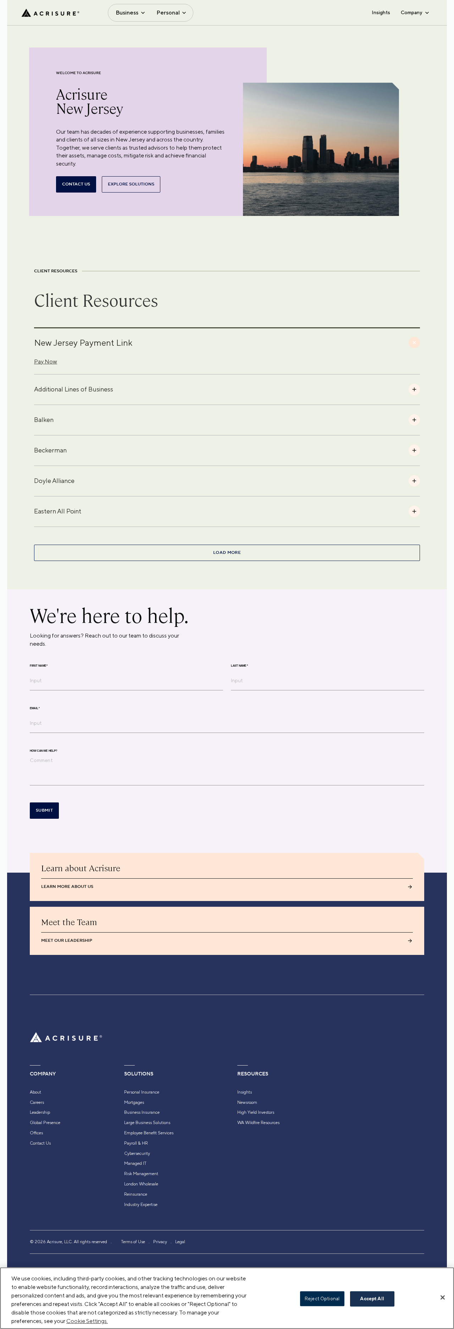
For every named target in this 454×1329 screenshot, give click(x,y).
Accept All (372, 1299)
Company (411, 12)
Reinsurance (135, 1194)
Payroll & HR (136, 1143)
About (35, 1092)
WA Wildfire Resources (258, 1122)
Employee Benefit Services (148, 1132)
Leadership (40, 1112)
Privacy (160, 1241)
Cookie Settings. (87, 1321)
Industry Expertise (140, 1204)
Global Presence (45, 1122)
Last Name (239, 665)
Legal (180, 1241)
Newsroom (247, 1102)
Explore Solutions (131, 184)
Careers (37, 1102)
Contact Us (40, 1143)
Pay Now (45, 361)
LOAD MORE (227, 552)
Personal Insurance (141, 1092)
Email (35, 708)
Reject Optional (322, 1298)
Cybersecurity (137, 1153)
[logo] (50, 13)
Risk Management (141, 1173)
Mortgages (134, 1102)
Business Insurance (142, 1112)
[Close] (442, 1297)
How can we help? (43, 751)
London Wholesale (141, 1183)
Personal (168, 12)
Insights (381, 12)
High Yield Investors (255, 1112)
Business (127, 12)
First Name (39, 665)
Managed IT (135, 1163)
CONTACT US (76, 184)
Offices (36, 1132)
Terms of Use (133, 1241)
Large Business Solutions (147, 1122)
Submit (44, 810)
